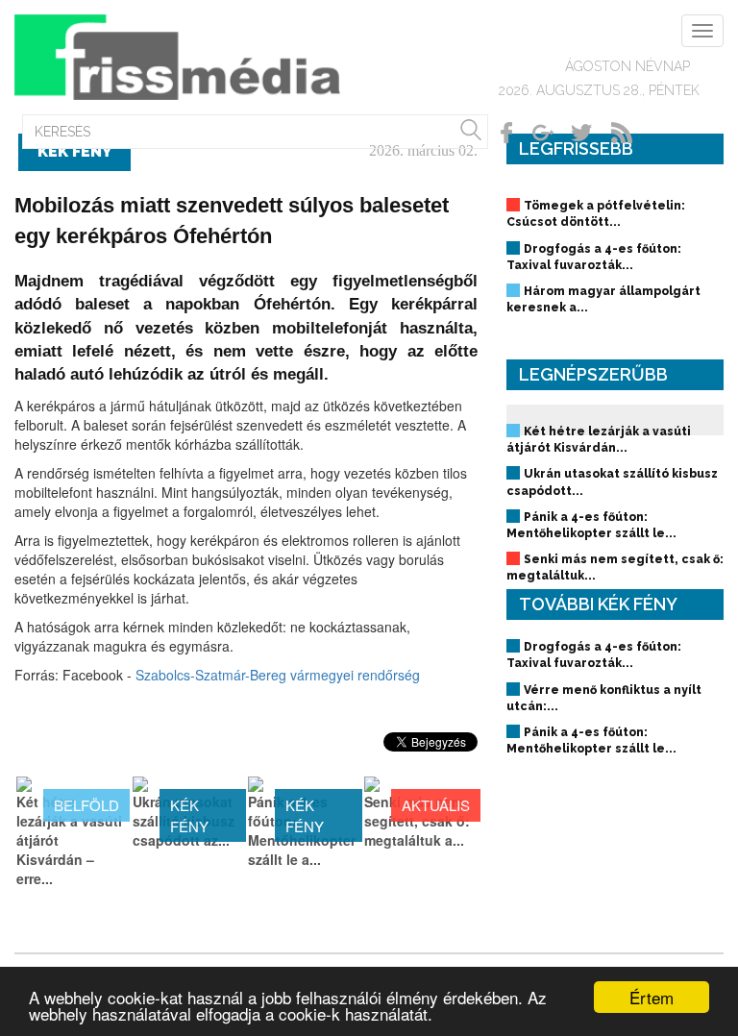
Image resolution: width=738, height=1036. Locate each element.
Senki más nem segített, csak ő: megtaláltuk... (615, 567)
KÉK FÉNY (189, 815)
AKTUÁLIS (436, 805)
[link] (277, 674)
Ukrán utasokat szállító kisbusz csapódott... (612, 482)
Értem (651, 997)
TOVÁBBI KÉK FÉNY (598, 604)
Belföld (86, 805)
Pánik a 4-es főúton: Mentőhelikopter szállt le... (591, 525)
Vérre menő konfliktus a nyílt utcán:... (603, 698)
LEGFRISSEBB (576, 148)
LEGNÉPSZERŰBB (593, 374)
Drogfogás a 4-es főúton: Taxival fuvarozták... (593, 257)
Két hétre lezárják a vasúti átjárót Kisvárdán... (598, 440)
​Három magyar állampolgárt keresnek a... (603, 299)
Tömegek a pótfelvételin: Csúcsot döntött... (595, 214)
